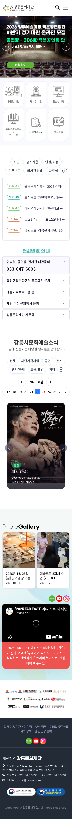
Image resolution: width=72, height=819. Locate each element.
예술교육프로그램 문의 (22, 292)
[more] (64, 170)
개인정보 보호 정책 (35, 727)
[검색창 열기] (58, 9)
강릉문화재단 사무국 (20, 314)
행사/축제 (18, 369)
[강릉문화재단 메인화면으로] (18, 8)
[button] (6, 47)
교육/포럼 (37, 369)
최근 (17, 161)
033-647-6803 (21, 269)
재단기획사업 (30, 360)
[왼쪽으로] (9, 448)
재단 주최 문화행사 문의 (23, 303)
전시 (59, 360)
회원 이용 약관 (12, 727)
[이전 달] (22, 382)
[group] (36, 391)
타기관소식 (34, 170)
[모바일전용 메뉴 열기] (65, 8)
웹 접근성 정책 (43, 731)
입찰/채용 (51, 161)
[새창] (52, 598)
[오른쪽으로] (63, 448)
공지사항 (32, 161)
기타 (52, 369)
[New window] (11, 691)
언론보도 (14, 170)
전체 (13, 360)
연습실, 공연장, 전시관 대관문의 (28, 261)
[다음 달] (50, 382)
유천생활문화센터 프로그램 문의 (28, 280)
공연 (48, 360)
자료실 (53, 170)
